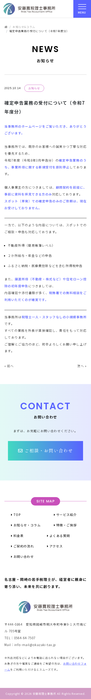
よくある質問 (59, 535)
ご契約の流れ (23, 546)
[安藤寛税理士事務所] (29, 9)
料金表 (18, 535)
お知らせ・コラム (26, 525)
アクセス (56, 546)
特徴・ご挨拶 (66, 525)
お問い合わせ (23, 556)
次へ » (82, 366)
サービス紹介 (66, 514)
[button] (45, 451)
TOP (16, 514)
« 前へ (9, 366)
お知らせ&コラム (24, 27)
